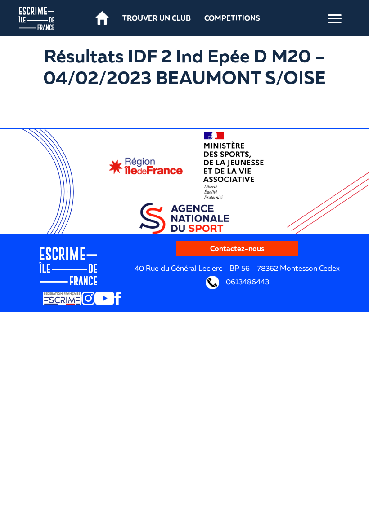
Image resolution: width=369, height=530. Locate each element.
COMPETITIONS (232, 17)
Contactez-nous (237, 248)
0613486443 (246, 281)
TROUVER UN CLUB (156, 17)
